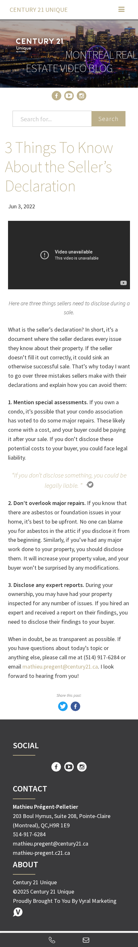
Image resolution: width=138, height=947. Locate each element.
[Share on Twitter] (63, 709)
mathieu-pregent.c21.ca (41, 852)
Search (108, 119)
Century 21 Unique (39, 9)
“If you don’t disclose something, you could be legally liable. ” (69, 480)
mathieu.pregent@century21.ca (60, 666)
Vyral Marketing (97, 900)
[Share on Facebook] (75, 709)
